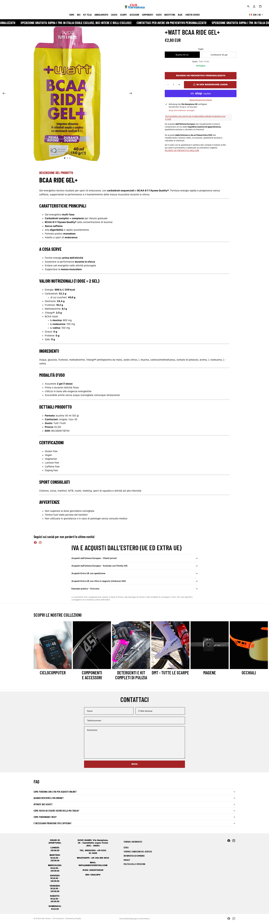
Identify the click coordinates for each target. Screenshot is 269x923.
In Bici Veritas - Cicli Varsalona (52, 918)
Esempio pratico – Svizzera (134, 588)
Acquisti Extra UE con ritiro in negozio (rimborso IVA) (134, 581)
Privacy (127, 860)
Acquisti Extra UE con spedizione (134, 573)
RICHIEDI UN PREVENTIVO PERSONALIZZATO (200, 76)
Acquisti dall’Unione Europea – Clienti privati (134, 558)
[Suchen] (248, 6)
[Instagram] (40, 542)
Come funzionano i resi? (45, 816)
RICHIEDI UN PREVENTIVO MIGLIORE (182, 150)
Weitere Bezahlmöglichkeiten (200, 100)
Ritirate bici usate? (43, 804)
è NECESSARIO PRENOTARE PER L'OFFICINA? (52, 823)
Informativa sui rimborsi (134, 855)
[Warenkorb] (260, 6)
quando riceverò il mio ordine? (48, 797)
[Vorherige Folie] (3, 94)
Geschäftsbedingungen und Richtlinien (134, 919)
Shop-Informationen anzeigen (182, 110)
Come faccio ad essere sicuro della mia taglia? (56, 810)
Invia (134, 764)
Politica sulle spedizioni (134, 864)
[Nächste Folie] (131, 94)
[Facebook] (35, 542)
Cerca (126, 847)
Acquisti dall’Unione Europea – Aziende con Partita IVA (134, 565)
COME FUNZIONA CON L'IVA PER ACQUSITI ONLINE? (55, 791)
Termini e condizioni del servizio (138, 851)
